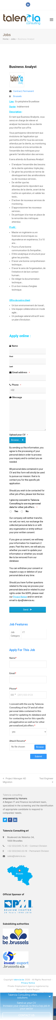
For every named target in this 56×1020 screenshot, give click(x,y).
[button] (51, 19)
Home (6, 39)
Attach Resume (17, 741)
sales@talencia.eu (16, 856)
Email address (21, 372)
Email (12, 673)
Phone (16, 385)
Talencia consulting (12, 794)
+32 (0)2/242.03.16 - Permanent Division (28, 851)
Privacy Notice (28, 983)
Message (17, 397)
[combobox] (13, 694)
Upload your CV (18, 434)
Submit (38, 756)
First (11, 357)
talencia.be (19, 979)
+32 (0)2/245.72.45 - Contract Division (27, 845)
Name (15, 346)
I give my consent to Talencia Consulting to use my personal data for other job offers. (25, 503)
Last (11, 367)
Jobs (13, 39)
